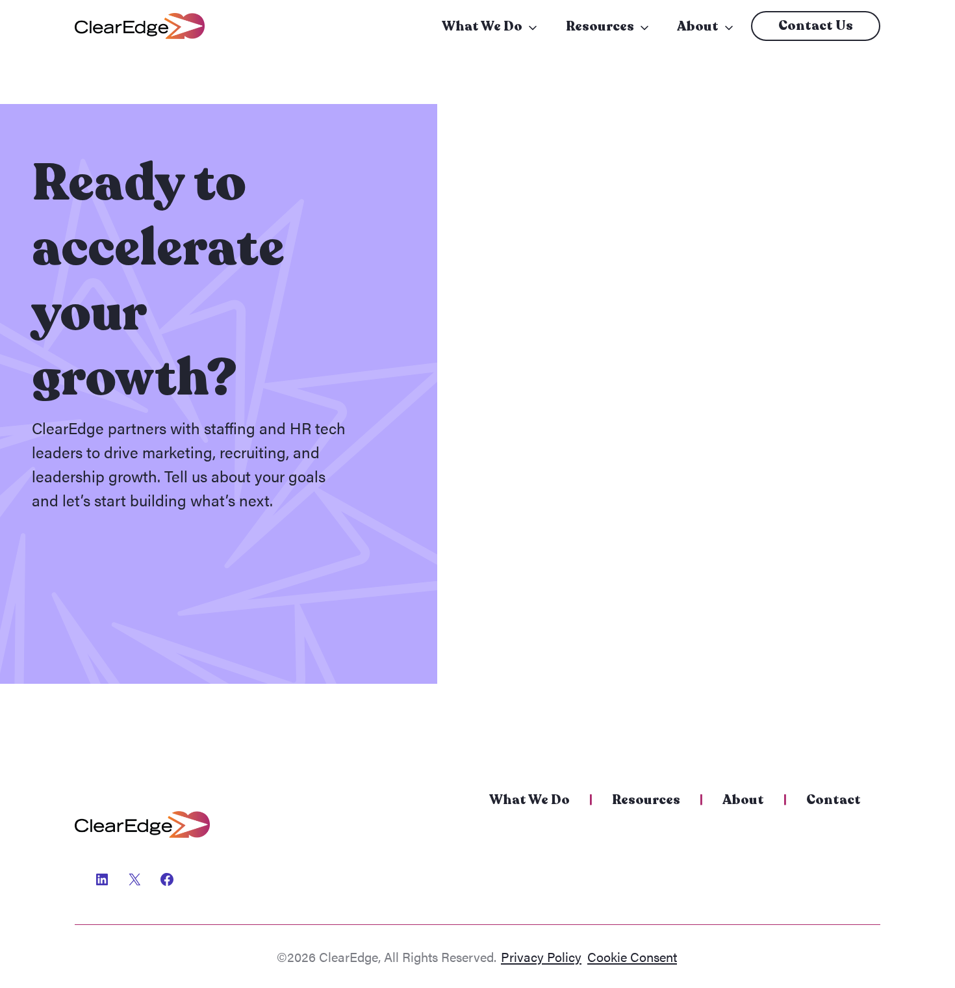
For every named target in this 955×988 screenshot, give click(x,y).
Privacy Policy (541, 956)
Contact (833, 800)
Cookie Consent (632, 956)
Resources (600, 26)
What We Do (482, 26)
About (698, 26)
